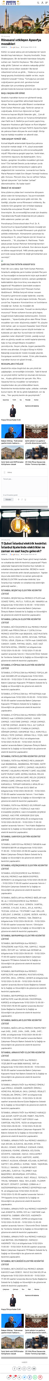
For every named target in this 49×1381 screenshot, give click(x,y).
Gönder (8, 499)
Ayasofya (6, 400)
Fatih (14, 400)
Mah (29, 1289)
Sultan (36, 400)
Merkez (36, 1289)
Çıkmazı (15, 1289)
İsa (21, 400)
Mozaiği (27, 400)
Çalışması (6, 1289)
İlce (23, 1289)
